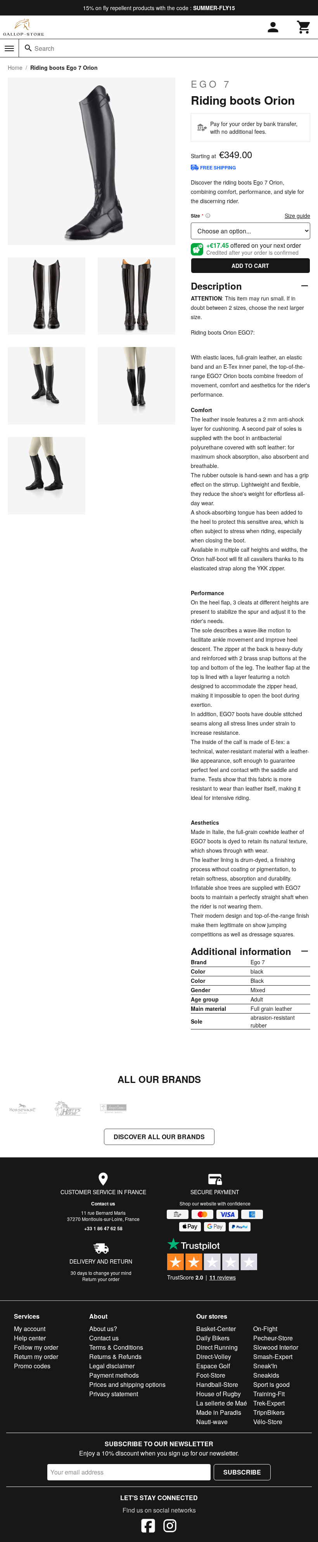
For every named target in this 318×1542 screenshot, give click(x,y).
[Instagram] (170, 1527)
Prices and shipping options (127, 1384)
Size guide (297, 215)
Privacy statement (113, 1393)
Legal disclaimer (112, 1365)
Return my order (36, 1356)
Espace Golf (213, 1365)
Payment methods (114, 1375)
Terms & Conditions (116, 1347)
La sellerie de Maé (221, 1403)
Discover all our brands (159, 1136)
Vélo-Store (267, 1421)
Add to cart (250, 265)
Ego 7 (211, 84)
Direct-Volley (213, 1356)
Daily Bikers (213, 1337)
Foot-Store (210, 1375)
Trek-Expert (269, 1403)
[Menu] (9, 48)
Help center (30, 1337)
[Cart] (304, 27)
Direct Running (217, 1347)
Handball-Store (217, 1384)
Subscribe (242, 1472)
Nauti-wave (212, 1421)
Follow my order (36, 1347)
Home (15, 67)
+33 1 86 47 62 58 (103, 1228)
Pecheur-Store (273, 1337)
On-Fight (265, 1328)
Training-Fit (269, 1393)
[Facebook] (148, 1527)
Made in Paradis (218, 1412)
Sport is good (271, 1384)
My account (29, 1328)
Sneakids (266, 1375)
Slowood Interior (275, 1347)
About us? (103, 1328)
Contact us (103, 1203)
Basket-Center (216, 1328)
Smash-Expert (272, 1356)
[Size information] (208, 215)
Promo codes (32, 1365)
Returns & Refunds (115, 1356)
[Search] (28, 48)
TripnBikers (269, 1412)
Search (44, 48)
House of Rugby (218, 1393)
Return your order (100, 1279)
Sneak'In (265, 1365)
